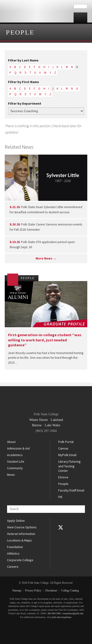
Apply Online (16, 520)
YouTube (60, 534)
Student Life (15, 461)
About (11, 442)
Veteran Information (21, 534)
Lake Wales (52, 425)
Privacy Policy (33, 590)
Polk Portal (66, 442)
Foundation (15, 547)
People (20, 32)
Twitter (60, 527)
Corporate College (20, 560)
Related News (19, 147)
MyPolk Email (67, 455)
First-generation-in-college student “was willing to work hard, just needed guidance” (44, 339)
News (11, 475)
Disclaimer (51, 590)
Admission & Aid (18, 448)
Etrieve (63, 477)
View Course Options (22, 527)
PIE (60, 497)
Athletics (13, 553)
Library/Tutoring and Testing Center (69, 466)
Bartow (37, 425)
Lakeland (57, 420)
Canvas (63, 448)
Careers (12, 566)
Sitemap (16, 590)
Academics (15, 455)
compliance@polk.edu (72, 613)
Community (15, 468)
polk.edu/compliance (61, 617)
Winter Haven (38, 420)
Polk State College (37, 11)
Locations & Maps (19, 540)
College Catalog (70, 590)
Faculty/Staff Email (71, 490)
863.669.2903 (54, 613)
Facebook (60, 521)
